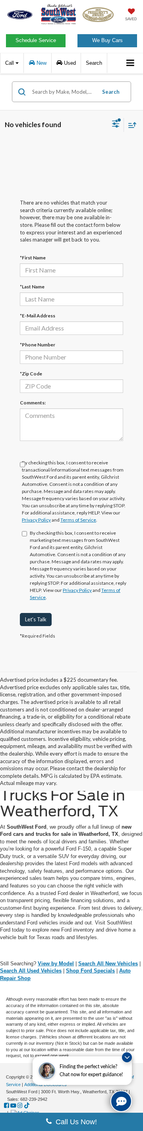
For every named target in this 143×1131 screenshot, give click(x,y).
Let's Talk (35, 619)
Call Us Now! (74, 1122)
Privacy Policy (36, 520)
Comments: (33, 403)
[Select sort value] (130, 125)
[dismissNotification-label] (127, 1057)
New (40, 63)
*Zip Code (31, 374)
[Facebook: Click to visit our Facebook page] (6, 1105)
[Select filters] (116, 125)
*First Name (33, 258)
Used (69, 63)
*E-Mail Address (37, 316)
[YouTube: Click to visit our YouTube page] (13, 1105)
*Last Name (32, 287)
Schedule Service (35, 40)
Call (10, 63)
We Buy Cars (107, 40)
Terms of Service (78, 520)
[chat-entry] (121, 1101)
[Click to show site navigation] (130, 63)
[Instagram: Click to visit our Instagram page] (20, 1105)
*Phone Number (37, 345)
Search (111, 92)
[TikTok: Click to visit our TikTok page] (27, 1105)
